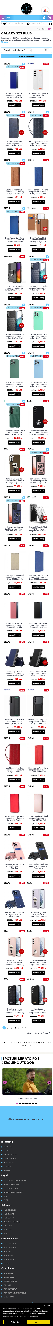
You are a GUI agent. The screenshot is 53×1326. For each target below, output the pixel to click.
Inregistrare (9, 1277)
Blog (6, 1233)
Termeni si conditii (11, 1184)
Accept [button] (38, 1322)
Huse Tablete (9, 1214)
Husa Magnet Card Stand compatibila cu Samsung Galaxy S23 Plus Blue (14, 240)
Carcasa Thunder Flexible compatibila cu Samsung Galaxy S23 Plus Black (14, 336)
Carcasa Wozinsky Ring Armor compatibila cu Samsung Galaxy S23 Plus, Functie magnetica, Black (15, 288)
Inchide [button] (47, 1305)
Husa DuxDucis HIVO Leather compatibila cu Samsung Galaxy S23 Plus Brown (38, 240)
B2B (5, 1196)
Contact (7, 1166)
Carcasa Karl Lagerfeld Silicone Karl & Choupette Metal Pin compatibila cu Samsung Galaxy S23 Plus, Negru (38, 432)
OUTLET (7, 1263)
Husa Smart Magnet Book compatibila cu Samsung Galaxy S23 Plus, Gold (14, 577)
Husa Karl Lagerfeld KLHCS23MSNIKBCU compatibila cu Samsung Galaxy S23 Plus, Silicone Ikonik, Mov (38, 914)
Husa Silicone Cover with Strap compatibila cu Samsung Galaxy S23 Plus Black (14, 721)
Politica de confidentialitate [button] (27, 1317)
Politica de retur (11, 1188)
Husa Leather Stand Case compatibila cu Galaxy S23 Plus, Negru (38, 866)
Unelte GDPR (9, 1297)
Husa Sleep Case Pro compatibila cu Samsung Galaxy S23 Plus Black (38, 673)
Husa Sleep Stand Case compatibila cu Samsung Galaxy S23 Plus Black (38, 625)
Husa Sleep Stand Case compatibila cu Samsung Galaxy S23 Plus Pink (15, 625)
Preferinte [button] (15, 1322)
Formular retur (10, 1289)
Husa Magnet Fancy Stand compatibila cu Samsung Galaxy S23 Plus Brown (15, 192)
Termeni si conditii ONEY (13, 1192)
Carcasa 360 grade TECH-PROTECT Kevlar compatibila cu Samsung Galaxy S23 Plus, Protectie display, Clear (38, 529)
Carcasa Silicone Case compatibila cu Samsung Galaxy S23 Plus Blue (38, 384)
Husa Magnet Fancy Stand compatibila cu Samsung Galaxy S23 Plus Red (38, 770)
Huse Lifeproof (10, 1247)
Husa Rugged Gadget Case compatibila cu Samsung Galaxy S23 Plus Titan (38, 721)
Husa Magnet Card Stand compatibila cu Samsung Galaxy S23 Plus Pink (38, 818)
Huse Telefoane (10, 1210)
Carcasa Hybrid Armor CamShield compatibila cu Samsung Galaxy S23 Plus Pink (38, 481)
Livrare (7, 1151)
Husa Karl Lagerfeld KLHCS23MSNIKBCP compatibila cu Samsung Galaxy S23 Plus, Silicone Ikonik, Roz (14, 962)
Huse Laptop (9, 1218)
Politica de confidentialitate (15, 1180)
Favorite (7, 1285)
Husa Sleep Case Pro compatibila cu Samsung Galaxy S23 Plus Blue (15, 673)
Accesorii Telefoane (12, 1222)
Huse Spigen (8, 1255)
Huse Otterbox (10, 1243)
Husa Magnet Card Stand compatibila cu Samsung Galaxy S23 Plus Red (14, 818)
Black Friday (9, 1162)
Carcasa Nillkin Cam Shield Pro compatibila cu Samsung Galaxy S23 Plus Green (15, 432)
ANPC (6, 1200)
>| (26, 1028)
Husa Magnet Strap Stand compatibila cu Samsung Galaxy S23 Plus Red (14, 770)
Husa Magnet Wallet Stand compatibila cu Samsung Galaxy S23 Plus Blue (14, 143)
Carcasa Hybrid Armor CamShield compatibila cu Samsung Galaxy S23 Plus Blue (14, 529)
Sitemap (7, 1170)
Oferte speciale (10, 1158)
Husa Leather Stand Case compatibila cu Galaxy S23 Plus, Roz (15, 866)
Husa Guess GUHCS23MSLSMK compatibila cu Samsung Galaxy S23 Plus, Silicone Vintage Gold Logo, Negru (38, 1011)
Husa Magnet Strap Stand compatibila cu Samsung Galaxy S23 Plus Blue (38, 143)
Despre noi (8, 1147)
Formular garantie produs (15, 1293)
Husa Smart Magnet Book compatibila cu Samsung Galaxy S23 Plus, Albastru (38, 577)
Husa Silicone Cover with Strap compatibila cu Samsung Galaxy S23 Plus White (38, 95)
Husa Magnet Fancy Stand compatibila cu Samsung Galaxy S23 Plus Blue (38, 192)
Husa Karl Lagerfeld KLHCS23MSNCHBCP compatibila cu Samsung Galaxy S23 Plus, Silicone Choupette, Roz (38, 962)
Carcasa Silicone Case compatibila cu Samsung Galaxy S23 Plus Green (15, 384)
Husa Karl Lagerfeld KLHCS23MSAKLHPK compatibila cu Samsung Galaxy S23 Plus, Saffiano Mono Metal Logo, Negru (14, 1011)
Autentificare (9, 1273)
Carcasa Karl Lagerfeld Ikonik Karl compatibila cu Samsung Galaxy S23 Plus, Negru (15, 481)
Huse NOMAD (9, 1259)
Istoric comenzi (10, 1281)
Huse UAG (7, 1251)
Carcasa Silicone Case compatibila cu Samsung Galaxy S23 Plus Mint (38, 336)
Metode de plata (10, 1154)
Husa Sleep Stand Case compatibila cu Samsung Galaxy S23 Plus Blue (15, 95)
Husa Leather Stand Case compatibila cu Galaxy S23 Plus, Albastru (15, 914)
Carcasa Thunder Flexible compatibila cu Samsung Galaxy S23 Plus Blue (38, 288)
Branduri (7, 1230)
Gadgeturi (8, 1226)
